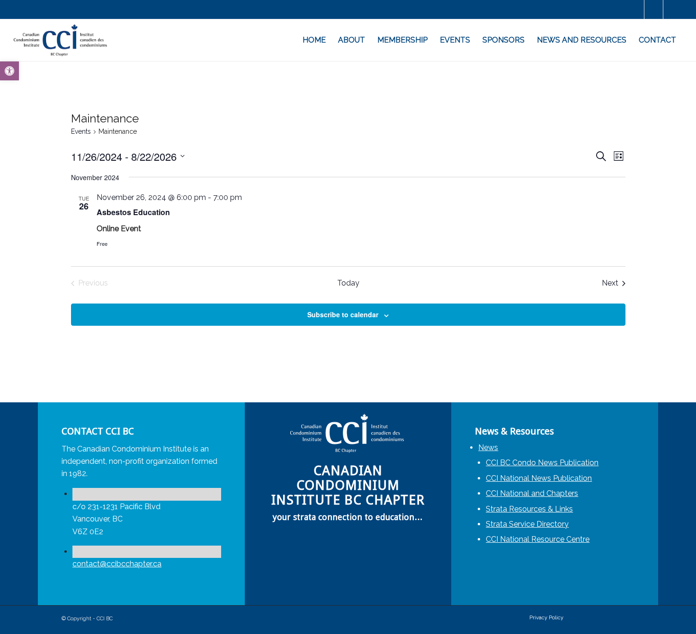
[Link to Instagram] (672, 9)
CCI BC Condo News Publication (542, 462)
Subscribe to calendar (342, 314)
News (488, 447)
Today (348, 282)
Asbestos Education (133, 212)
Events (81, 131)
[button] (9, 70)
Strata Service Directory (527, 524)
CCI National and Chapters (532, 493)
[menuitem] (314, 40)
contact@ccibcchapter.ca (116, 563)
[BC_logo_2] (61, 40)
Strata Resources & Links (529, 508)
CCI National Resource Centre (537, 539)
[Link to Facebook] (634, 9)
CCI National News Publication (539, 478)
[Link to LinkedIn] (653, 9)
